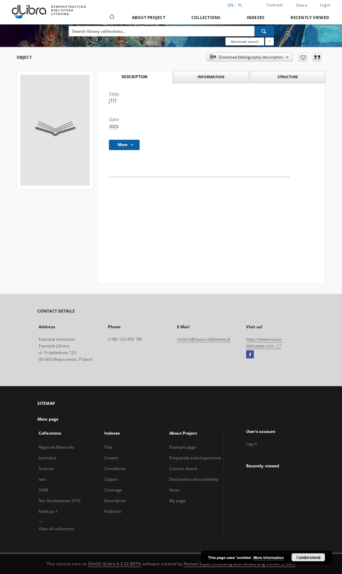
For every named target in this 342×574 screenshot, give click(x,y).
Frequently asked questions (195, 458)
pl (240, 5)
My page (177, 500)
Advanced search (245, 41)
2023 (113, 126)
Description (115, 500)
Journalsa (47, 458)
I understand (308, 557)
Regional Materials (56, 447)
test (42, 479)
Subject (111, 479)
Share (301, 5)
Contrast (275, 5)
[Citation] (317, 57)
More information (268, 557)
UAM (43, 490)
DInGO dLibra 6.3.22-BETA (114, 564)
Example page (182, 447)
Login (325, 5)
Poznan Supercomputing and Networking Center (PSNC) (240, 564)
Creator (111, 458)
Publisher (113, 511)
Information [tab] (210, 76)
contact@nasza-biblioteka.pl (203, 339)
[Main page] (111, 17)
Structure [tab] (288, 76)
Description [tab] (134, 77)
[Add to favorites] (302, 57)
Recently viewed (310, 17)
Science (46, 468)
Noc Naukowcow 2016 (59, 500)
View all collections (56, 529)
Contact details (183, 468)
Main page (47, 419)
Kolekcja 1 (48, 511)
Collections (206, 17)
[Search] (264, 31)
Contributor (115, 468)
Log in (252, 444)
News (174, 490)
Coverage (113, 490)
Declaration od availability (193, 479)
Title (108, 447)
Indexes (256, 17)
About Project (148, 17)
